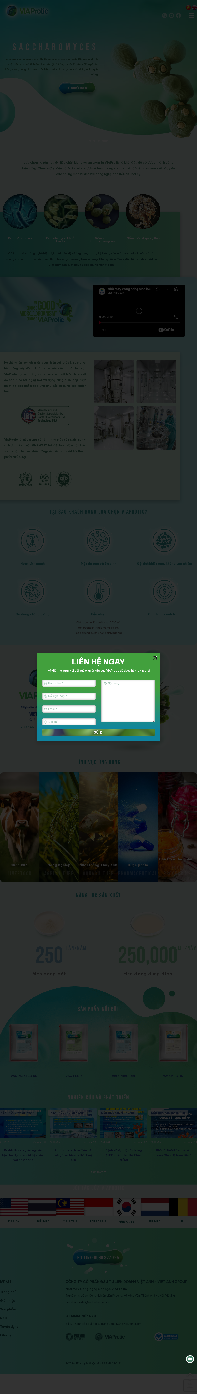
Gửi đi (98, 732)
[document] (98, 697)
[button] (154, 658)
